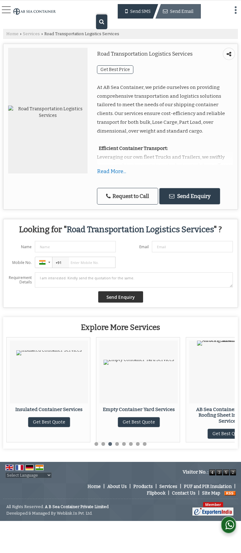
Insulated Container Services (49, 409)
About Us (117, 486)
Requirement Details (20, 280)
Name (26, 246)
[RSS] (230, 493)
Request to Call (130, 196)
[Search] (101, 21)
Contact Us (183, 493)
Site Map (211, 493)
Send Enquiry (193, 196)
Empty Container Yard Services (139, 409)
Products (143, 486)
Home (12, 33)
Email (144, 246)
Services (31, 33)
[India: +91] (43, 262)
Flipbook (156, 493)
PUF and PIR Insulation (208, 486)
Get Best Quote (49, 422)
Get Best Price (115, 69)
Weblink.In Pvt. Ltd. (75, 513)
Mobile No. (22, 262)
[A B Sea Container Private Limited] (34, 12)
